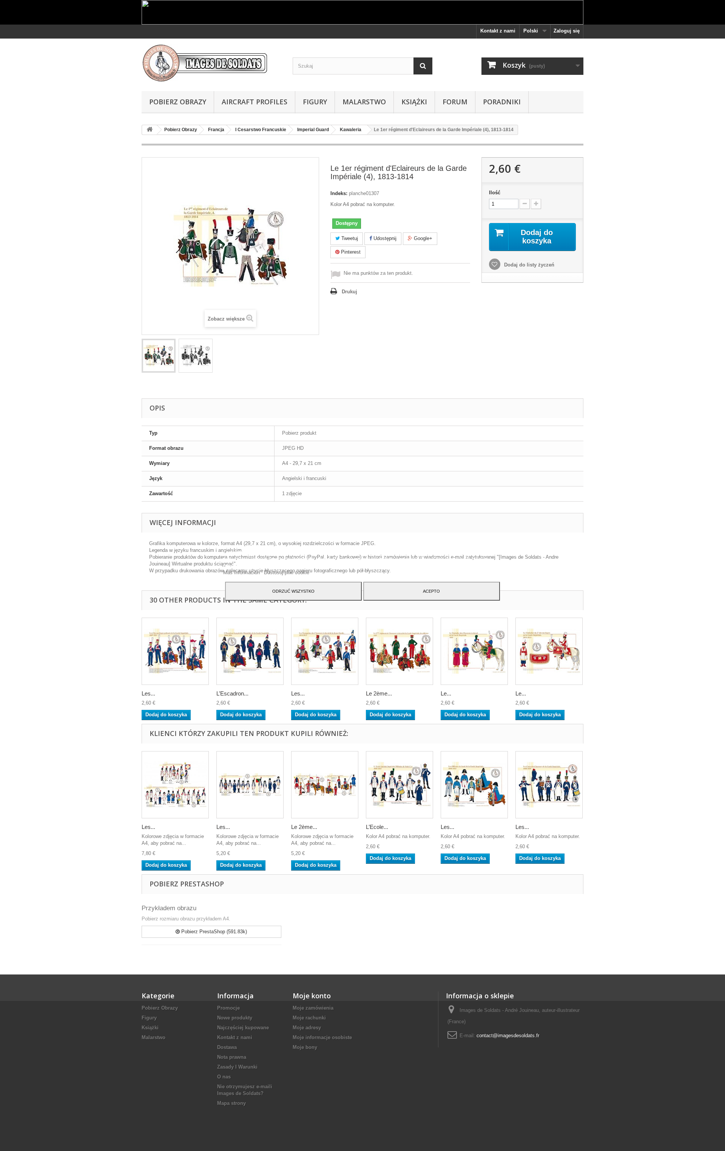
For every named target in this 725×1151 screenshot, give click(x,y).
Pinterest (350, 252)
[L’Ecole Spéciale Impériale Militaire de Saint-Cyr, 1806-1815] (399, 784)
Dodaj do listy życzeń (528, 265)
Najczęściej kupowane (243, 1027)
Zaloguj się (567, 31)
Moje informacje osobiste (322, 1037)
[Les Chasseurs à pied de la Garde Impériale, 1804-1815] (250, 784)
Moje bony (305, 1047)
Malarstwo (364, 101)
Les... (148, 693)
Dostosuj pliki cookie (286, 572)
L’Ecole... (377, 827)
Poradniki (502, 101)
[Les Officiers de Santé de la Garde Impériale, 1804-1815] (474, 784)
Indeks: (338, 193)
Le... (446, 693)
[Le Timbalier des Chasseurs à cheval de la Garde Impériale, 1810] (474, 651)
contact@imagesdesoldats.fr (508, 1035)
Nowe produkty (234, 1018)
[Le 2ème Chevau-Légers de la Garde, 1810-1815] (324, 784)
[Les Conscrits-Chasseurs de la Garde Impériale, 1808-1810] (549, 784)
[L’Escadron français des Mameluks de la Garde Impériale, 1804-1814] (250, 651)
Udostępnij (384, 238)
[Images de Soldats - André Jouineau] (211, 63)
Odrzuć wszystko (293, 591)
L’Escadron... (232, 693)
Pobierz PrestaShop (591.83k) (213, 931)
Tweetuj (349, 238)
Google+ (422, 238)
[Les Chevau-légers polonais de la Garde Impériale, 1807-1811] (175, 651)
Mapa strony (231, 1103)
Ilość (494, 192)
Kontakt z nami (497, 31)
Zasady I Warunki (237, 1067)
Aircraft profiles (254, 101)
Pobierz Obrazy (177, 101)
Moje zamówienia (313, 1008)
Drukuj (349, 291)
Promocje (228, 1008)
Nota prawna (231, 1057)
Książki (414, 101)
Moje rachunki (309, 1018)
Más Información (242, 572)
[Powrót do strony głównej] (149, 130)
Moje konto (312, 995)
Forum (455, 101)
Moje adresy (307, 1027)
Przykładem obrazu (169, 908)
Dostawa (227, 1047)
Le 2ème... (379, 693)
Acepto (431, 591)
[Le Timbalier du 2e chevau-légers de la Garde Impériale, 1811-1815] (549, 651)
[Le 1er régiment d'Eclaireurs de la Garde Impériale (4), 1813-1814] (158, 355)
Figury (315, 101)
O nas (224, 1077)
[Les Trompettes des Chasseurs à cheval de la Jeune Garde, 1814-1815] (324, 651)
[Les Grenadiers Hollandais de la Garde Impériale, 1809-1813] (175, 784)
